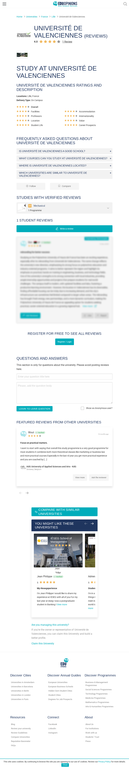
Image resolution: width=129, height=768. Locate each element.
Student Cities (54, 695)
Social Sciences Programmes (98, 689)
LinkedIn (52, 728)
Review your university (21, 728)
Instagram (52, 733)
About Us (89, 724)
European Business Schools (60, 686)
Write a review (66, 228)
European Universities (57, 682)
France (44, 16)
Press (88, 741)
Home (19, 16)
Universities (31, 16)
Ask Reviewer (32, 315)
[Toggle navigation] (4, 4)
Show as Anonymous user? (99, 408)
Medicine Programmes (95, 698)
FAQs (13, 745)
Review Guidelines (19, 733)
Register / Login (65, 342)
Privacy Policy (104, 761)
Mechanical (39, 205)
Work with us (91, 733)
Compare (66, 186)
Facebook (52, 724)
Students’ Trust (92, 737)
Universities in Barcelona (22, 686)
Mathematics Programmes (97, 702)
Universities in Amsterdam (22, 682)
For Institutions (92, 728)
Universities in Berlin (20, 691)
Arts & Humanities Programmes (99, 706)
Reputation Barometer (20, 741)
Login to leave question (34, 408)
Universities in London (21, 695)
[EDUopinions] (65, 3)
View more (80, 477)
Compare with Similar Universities (58, 512)
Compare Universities (20, 737)
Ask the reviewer (99, 477)
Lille (53, 16)
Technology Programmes (96, 694)
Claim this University (42, 643)
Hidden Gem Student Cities (60, 691)
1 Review (67, 41)
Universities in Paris (19, 699)
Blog (13, 724)
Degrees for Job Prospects (60, 699)
